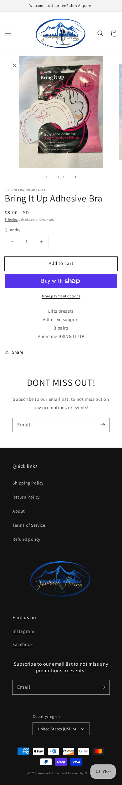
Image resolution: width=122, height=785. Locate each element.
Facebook (23, 644)
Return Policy (26, 497)
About (19, 511)
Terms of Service (29, 525)
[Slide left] (47, 177)
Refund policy (26, 539)
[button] (8, 33)
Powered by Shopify (81, 773)
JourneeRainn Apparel (52, 773)
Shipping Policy (28, 483)
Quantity (12, 229)
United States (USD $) (57, 729)
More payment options (61, 296)
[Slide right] (75, 177)
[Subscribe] (102, 425)
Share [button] (17, 352)
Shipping (11, 219)
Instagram (23, 631)
